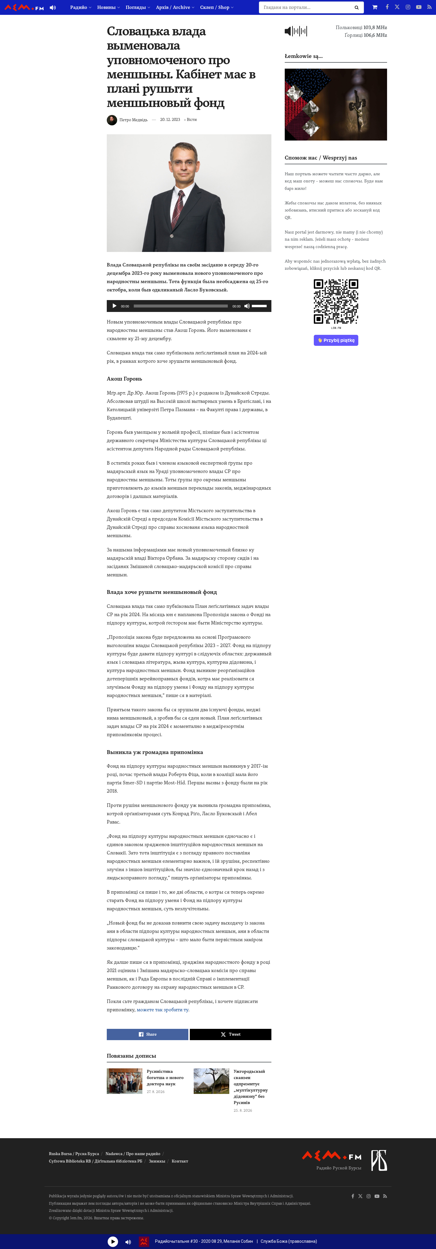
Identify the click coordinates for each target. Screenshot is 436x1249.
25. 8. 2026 (243, 1110)
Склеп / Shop (214, 7)
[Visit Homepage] (24, 7)
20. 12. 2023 (170, 119)
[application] (189, 306)
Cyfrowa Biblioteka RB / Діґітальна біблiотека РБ (95, 1161)
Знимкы (157, 1161)
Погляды (136, 7)
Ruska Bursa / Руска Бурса (74, 1154)
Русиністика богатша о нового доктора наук (165, 1077)
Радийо (78, 7)
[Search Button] (358, 7)
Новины (106, 7)
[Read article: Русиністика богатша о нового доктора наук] (124, 1081)
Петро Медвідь (134, 119)
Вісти (192, 119)
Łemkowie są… (304, 56)
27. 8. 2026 (156, 1092)
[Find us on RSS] (429, 7)
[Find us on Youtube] (418, 7)
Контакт (180, 1161)
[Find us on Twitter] (397, 7)
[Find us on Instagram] (408, 7)
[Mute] (247, 306)
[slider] (260, 305)
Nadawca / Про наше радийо (133, 1154)
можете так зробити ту (162, 1010)
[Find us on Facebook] (387, 7)
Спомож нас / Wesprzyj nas (321, 157)
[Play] (114, 306)
